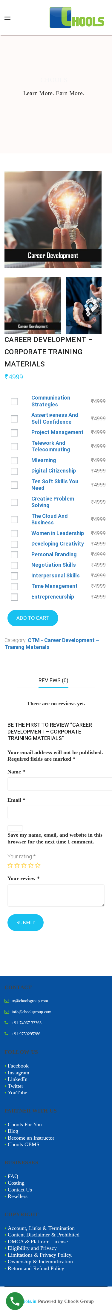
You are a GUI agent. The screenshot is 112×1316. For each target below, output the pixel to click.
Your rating (21, 856)
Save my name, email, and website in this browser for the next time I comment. (54, 838)
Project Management (57, 432)
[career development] (53, 219)
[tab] (53, 682)
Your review (23, 878)
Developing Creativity (57, 543)
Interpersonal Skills (55, 575)
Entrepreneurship (52, 596)
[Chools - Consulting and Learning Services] (78, 18)
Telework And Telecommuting (50, 446)
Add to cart (32, 618)
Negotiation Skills (53, 565)
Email (16, 800)
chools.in (27, 1301)
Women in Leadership (57, 533)
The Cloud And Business (49, 519)
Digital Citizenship (53, 470)
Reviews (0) (53, 680)
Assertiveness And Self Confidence (54, 418)
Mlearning (43, 460)
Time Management (54, 586)
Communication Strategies (50, 401)
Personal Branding (54, 554)
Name (16, 772)
